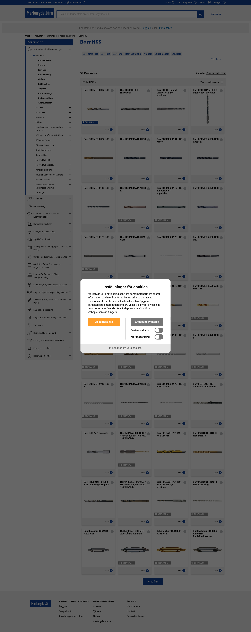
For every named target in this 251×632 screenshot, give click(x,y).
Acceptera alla (104, 321)
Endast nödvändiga (147, 321)
